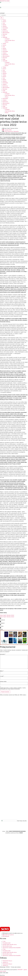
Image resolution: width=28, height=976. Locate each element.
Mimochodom (6, 32)
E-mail (2, 676)
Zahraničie (16, 131)
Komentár (3, 654)
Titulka (4, 20)
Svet (4, 23)
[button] (14, 619)
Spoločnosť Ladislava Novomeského (12, 947)
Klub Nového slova (7, 946)
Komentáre (5, 28)
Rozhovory (5, 31)
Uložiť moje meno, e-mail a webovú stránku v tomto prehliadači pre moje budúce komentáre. (13, 688)
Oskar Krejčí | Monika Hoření (7, 615)
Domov (4, 21)
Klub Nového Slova (10, 40)
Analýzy (5, 29)
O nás (4, 941)
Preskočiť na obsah (4, 0)
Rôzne (6, 42)
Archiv (5, 131)
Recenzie (5, 34)
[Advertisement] (14, 758)
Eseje (4, 35)
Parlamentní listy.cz (7, 960)
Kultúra (4, 24)
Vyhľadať (2, 13)
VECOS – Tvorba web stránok (13, 967)
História (4, 26)
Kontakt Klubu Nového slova (10, 944)
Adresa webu (3, 681)
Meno (2, 670)
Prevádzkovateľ (6, 943)
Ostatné (4, 37)
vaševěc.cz (5, 962)
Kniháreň (7, 39)
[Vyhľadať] (1, 17)
